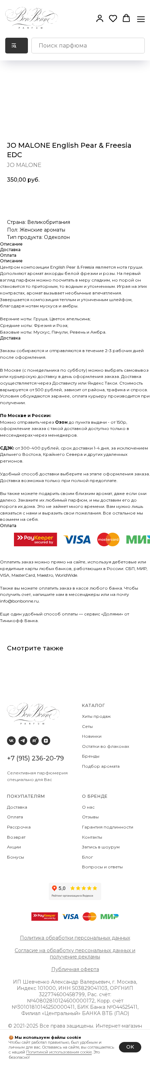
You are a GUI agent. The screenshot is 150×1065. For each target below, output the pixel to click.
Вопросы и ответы (102, 866)
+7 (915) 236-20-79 (35, 758)
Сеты (88, 726)
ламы (94, 957)
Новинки (92, 736)
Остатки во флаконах (106, 746)
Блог (87, 857)
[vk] (11, 740)
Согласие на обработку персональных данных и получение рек (75, 953)
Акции (14, 846)
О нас (89, 807)
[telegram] (22, 740)
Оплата (16, 816)
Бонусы (15, 857)
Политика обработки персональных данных (75, 938)
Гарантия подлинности (108, 827)
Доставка (18, 807)
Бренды (91, 756)
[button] (100, 18)
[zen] (46, 740)
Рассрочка (20, 827)
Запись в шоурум (101, 846)
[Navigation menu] (141, 18)
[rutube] (34, 740)
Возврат (17, 837)
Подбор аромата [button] (101, 766)
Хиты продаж (97, 716)
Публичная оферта (75, 969)
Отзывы (91, 816)
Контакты (92, 837)
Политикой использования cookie (59, 1052)
